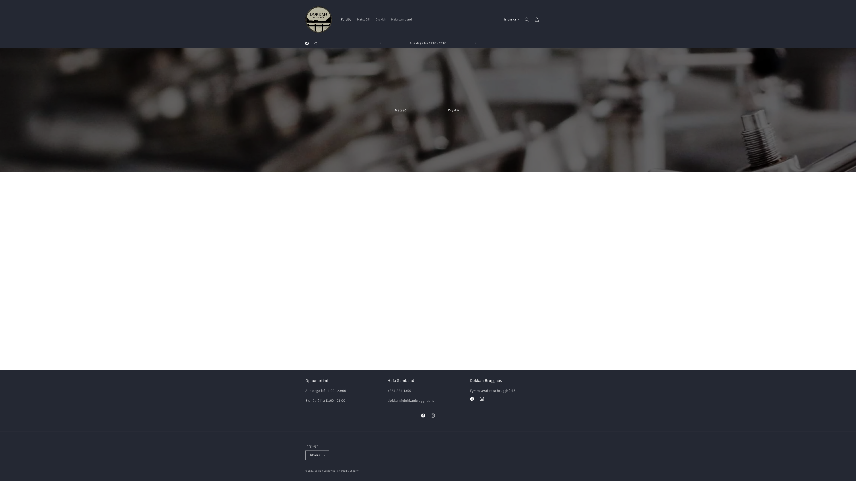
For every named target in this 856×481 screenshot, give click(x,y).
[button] (527, 19)
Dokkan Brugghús (325, 470)
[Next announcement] (475, 43)
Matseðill (402, 110)
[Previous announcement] (380, 43)
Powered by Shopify (347, 470)
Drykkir (453, 110)
